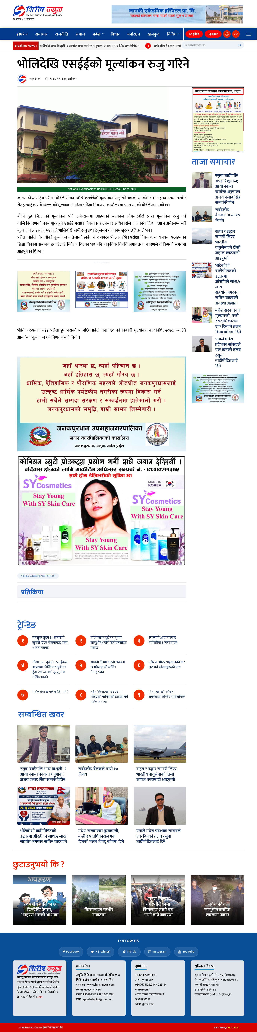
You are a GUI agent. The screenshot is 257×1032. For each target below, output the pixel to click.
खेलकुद (154, 34)
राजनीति (61, 34)
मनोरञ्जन (133, 34)
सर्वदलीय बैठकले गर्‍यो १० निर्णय (152, 45)
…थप (40, 997)
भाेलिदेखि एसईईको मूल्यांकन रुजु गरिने (38, 576)
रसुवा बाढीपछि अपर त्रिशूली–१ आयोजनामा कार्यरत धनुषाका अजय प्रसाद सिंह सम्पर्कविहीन (65, 45)
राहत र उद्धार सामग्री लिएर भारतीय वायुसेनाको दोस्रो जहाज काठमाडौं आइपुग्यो (156, 774)
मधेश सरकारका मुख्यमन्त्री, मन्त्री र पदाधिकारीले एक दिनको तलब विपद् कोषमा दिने (101, 836)
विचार (115, 34)
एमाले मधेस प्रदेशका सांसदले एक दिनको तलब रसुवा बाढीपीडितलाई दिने (158, 836)
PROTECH (233, 1027)
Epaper (213, 33)
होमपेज (22, 34)
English (194, 33)
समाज (80, 34)
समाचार (41, 34)
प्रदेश (96, 34)
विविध (171, 34)
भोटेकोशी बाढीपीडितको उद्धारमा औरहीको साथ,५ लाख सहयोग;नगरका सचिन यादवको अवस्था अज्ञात (43, 839)
